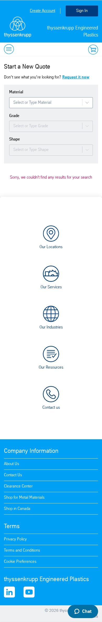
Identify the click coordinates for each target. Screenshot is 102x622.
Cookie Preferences (20, 562)
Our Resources (51, 367)
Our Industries (51, 327)
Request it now (75, 77)
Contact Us (13, 475)
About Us (11, 464)
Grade (14, 116)
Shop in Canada (17, 509)
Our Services (51, 287)
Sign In (82, 11)
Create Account (42, 11)
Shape (14, 139)
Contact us (51, 408)
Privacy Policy (15, 539)
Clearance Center (18, 486)
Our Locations (51, 247)
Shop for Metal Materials (24, 497)
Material (16, 92)
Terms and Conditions (22, 550)
